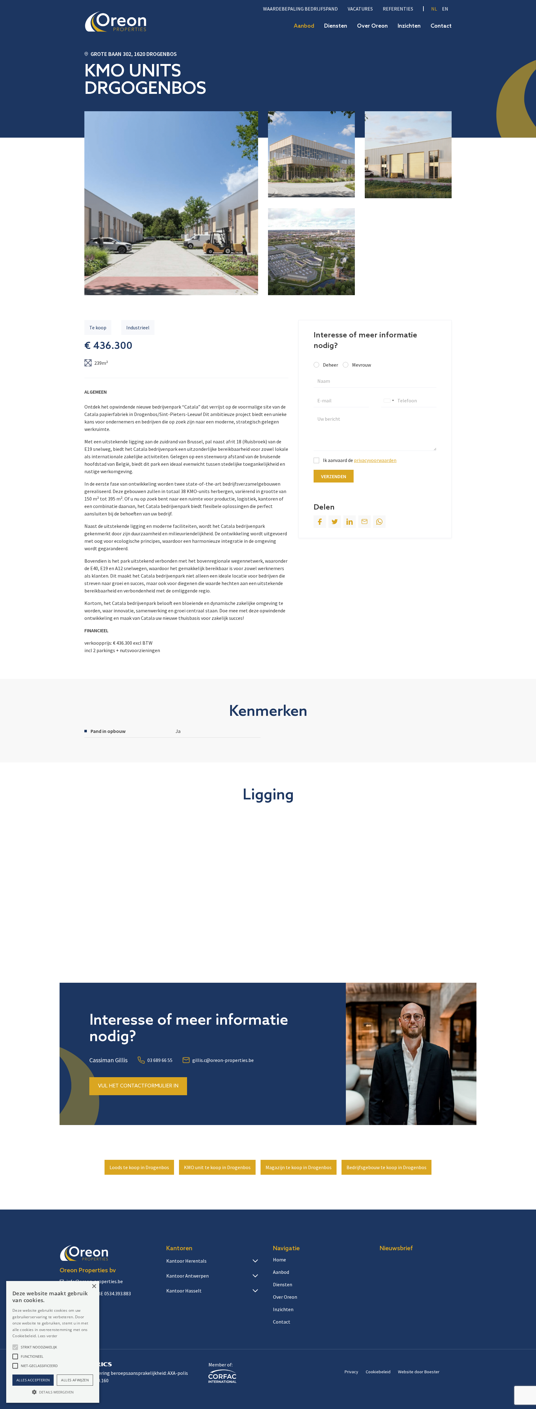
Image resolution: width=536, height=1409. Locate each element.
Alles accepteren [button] (33, 1380)
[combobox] (388, 400)
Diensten (335, 26)
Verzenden (333, 476)
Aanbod (304, 26)
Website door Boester (419, 1372)
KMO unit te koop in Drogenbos (217, 1167)
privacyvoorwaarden (375, 460)
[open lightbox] (171, 203)
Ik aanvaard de (359, 460)
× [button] (94, 1286)
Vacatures (360, 9)
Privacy (351, 1372)
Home (279, 1259)
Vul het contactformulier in (138, 1086)
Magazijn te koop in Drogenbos (299, 1167)
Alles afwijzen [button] (75, 1380)
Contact (441, 26)
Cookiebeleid (378, 1372)
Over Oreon (372, 26)
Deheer (330, 365)
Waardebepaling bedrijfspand (300, 9)
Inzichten (409, 26)
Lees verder (47, 1336)
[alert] (52, 1342)
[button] (15, 1347)
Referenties (398, 9)
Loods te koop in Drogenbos (139, 1167)
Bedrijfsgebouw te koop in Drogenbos (386, 1167)
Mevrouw (361, 365)
